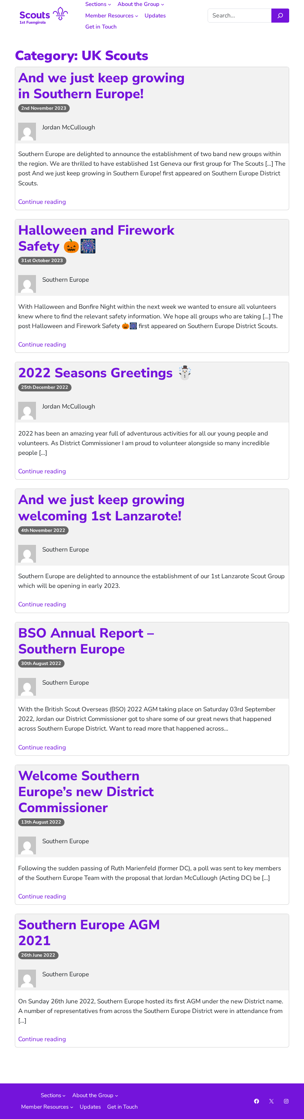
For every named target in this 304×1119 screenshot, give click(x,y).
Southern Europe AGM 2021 (89, 933)
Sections (95, 4)
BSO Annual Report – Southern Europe (86, 641)
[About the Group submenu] (162, 4)
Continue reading (42, 202)
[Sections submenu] (109, 4)
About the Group (138, 4)
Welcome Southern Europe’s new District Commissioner (86, 792)
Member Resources (109, 15)
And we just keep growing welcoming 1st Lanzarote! (101, 508)
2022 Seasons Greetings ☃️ (105, 373)
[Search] (280, 16)
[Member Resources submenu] (136, 15)
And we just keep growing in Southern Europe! (101, 86)
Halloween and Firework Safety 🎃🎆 (96, 238)
